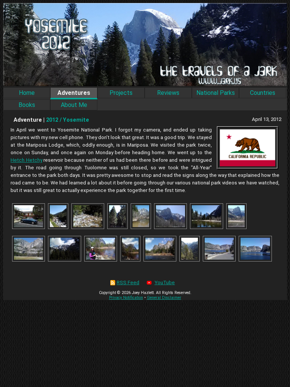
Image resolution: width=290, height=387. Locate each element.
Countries (262, 92)
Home (27, 92)
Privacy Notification (126, 297)
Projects (121, 92)
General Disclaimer (164, 297)
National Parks (215, 92)
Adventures (73, 92)
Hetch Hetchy (26, 160)
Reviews (168, 92)
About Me (74, 104)
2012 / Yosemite (67, 119)
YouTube (164, 282)
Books (27, 104)
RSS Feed (128, 282)
